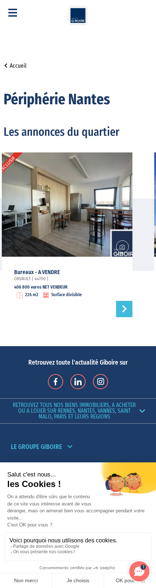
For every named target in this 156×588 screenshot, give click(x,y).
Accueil (18, 66)
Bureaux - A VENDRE (37, 272)
